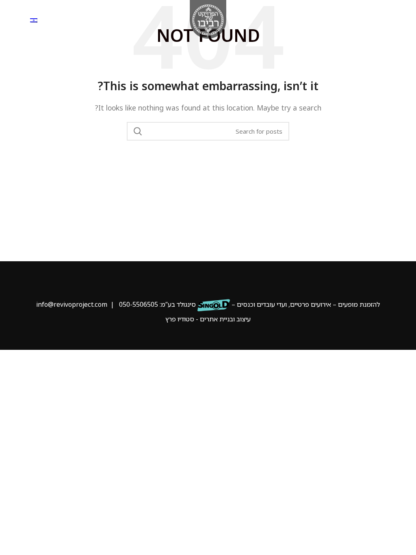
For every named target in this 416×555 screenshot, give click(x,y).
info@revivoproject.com (71, 304)
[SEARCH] (138, 131)
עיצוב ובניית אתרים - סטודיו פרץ (208, 318)
